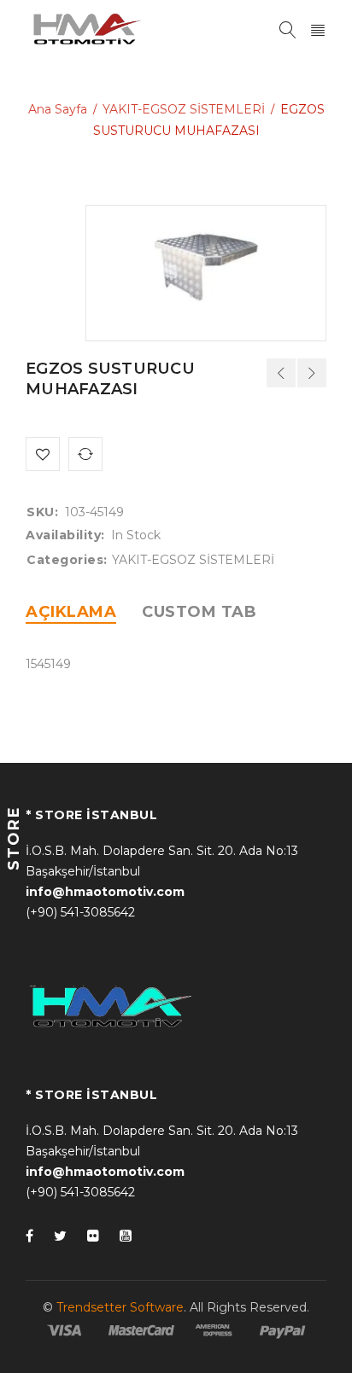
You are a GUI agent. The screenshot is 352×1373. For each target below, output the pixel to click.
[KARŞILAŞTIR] (85, 454)
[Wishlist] (43, 454)
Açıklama (71, 611)
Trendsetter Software (120, 1307)
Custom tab (199, 611)
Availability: (65, 535)
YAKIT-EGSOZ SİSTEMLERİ (184, 109)
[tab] (71, 612)
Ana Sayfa (57, 109)
